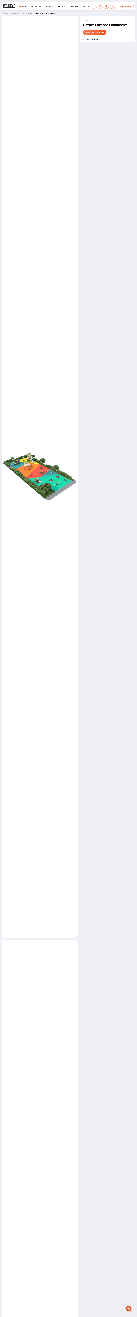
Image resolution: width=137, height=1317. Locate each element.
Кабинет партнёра (124, 6)
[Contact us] (106, 6)
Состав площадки (91, 39)
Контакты (86, 6)
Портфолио (62, 6)
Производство (36, 6)
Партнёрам (49, 6)
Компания (74, 6)
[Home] (9, 6)
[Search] (94, 6)
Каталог (24, 6)
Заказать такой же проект (94, 32)
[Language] (100, 6)
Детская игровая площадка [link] (45, 13)
